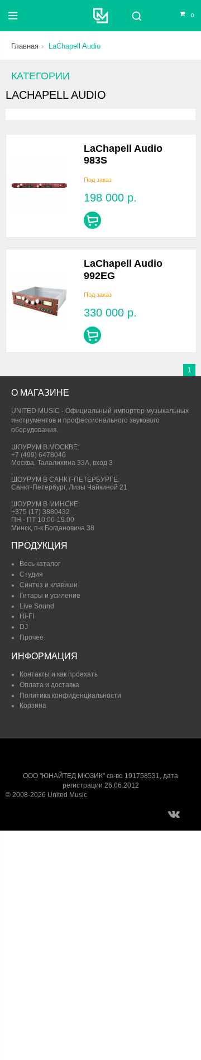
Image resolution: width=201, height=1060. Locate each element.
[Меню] (13, 15)
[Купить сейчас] (92, 220)
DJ (24, 627)
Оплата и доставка (49, 685)
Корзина (33, 705)
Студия (31, 574)
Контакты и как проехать (59, 674)
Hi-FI (27, 616)
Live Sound (37, 606)
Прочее (32, 637)
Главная (25, 46)
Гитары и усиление (50, 595)
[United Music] (100, 15)
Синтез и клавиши (49, 585)
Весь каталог (40, 564)
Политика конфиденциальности (70, 695)
